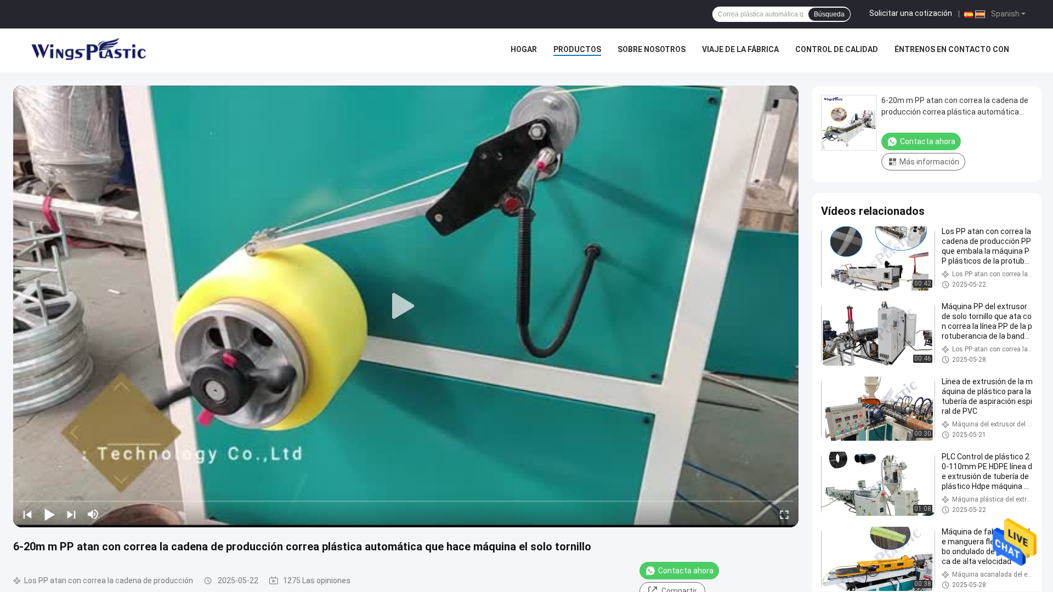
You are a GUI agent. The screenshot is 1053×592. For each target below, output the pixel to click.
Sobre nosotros (652, 49)
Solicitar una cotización (910, 13)
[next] (71, 514)
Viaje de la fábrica (740, 49)
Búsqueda (829, 14)
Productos (577, 49)
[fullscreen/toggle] (784, 514)
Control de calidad (836, 49)
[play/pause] (49, 514)
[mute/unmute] (93, 514)
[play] (406, 306)
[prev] (27, 514)
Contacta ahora (686, 570)
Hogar (524, 49)
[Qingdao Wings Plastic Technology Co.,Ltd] (87, 50)
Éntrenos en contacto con (952, 49)
